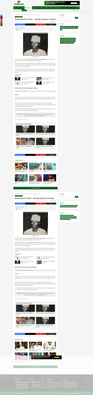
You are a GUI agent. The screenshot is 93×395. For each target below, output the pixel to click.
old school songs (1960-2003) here (37, 108)
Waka (70, 28)
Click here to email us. (25, 119)
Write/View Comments (35, 188)
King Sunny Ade (73, 41)
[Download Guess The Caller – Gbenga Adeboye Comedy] (17, 79)
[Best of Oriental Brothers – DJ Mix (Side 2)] (49, 166)
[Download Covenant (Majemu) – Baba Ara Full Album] (35, 166)
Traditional (76, 26)
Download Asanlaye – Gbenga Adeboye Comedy (45, 133)
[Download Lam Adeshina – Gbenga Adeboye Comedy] (39, 83)
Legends (34, 7)
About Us (51, 7)
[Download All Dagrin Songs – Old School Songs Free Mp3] (49, 177)
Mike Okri (74, 38)
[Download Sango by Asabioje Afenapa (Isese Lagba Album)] (17, 83)
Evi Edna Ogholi (62, 41)
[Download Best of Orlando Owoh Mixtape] (21, 177)
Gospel (73, 28)
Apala (68, 28)
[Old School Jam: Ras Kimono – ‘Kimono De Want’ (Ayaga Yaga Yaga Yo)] (21, 166)
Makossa (70, 26)
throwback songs (34, 110)
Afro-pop (61, 26)
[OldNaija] (18, 3)
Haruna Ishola (68, 41)
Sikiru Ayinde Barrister (63, 38)
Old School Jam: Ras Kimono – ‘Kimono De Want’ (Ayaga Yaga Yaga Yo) (21, 171)
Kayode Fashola (69, 38)
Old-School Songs (28, 7)
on (27, 106)
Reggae (61, 28)
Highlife (76, 28)
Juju (61, 29)
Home (15, 7)
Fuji (67, 26)
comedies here (39, 60)
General (20, 29)
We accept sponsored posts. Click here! (32, 10)
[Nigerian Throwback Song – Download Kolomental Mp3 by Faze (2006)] (35, 177)
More (38, 7)
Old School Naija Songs (21, 14)
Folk (73, 26)
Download (17, 94)
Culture (23, 7)
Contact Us (47, 7)
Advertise (42, 7)
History (18, 7)
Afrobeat (65, 28)
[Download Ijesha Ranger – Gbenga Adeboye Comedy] (39, 79)
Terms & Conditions (57, 7)
